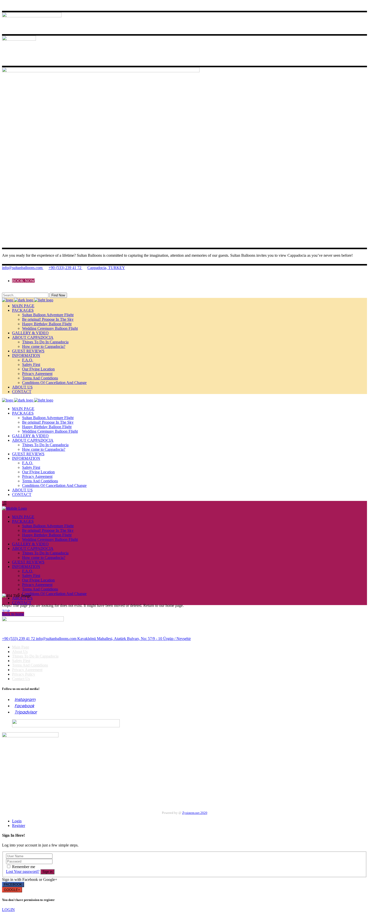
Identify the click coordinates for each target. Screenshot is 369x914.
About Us (20, 651)
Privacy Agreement (27, 670)
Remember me (23, 867)
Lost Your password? (22, 871)
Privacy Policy (23, 674)
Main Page (20, 647)
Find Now (58, 295)
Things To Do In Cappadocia (35, 656)
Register (18, 825)
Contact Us (21, 679)
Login (17, 821)
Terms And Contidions (30, 665)
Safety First (21, 661)
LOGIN (8, 909)
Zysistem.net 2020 (194, 813)
